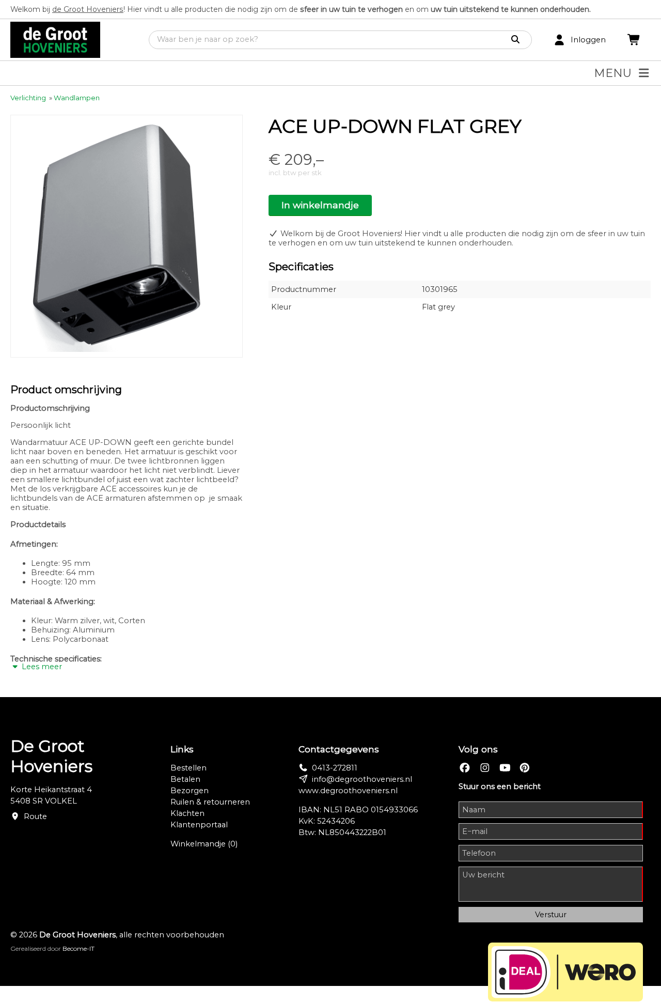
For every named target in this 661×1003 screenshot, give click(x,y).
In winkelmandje (320, 204)
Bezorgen (189, 790)
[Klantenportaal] (559, 40)
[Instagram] (485, 768)
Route (35, 816)
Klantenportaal (199, 824)
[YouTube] (505, 768)
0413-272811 (334, 768)
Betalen (185, 779)
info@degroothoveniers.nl (362, 779)
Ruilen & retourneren (210, 802)
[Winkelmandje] (634, 40)
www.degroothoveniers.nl (348, 790)
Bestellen (188, 768)
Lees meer (41, 666)
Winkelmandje (204, 843)
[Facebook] (465, 768)
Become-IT (78, 948)
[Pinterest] (524, 768)
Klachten (187, 813)
